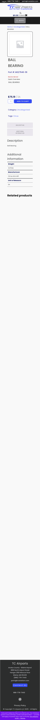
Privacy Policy (20, 705)
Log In (4, 1)
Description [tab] (20, 125)
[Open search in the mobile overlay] (20, 13)
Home (9, 27)
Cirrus (15, 116)
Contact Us (20, 685)
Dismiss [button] (22, 718)
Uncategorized (19, 27)
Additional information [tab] (20, 132)
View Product (20, 249)
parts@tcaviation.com (30, 1)
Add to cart (23, 101)
